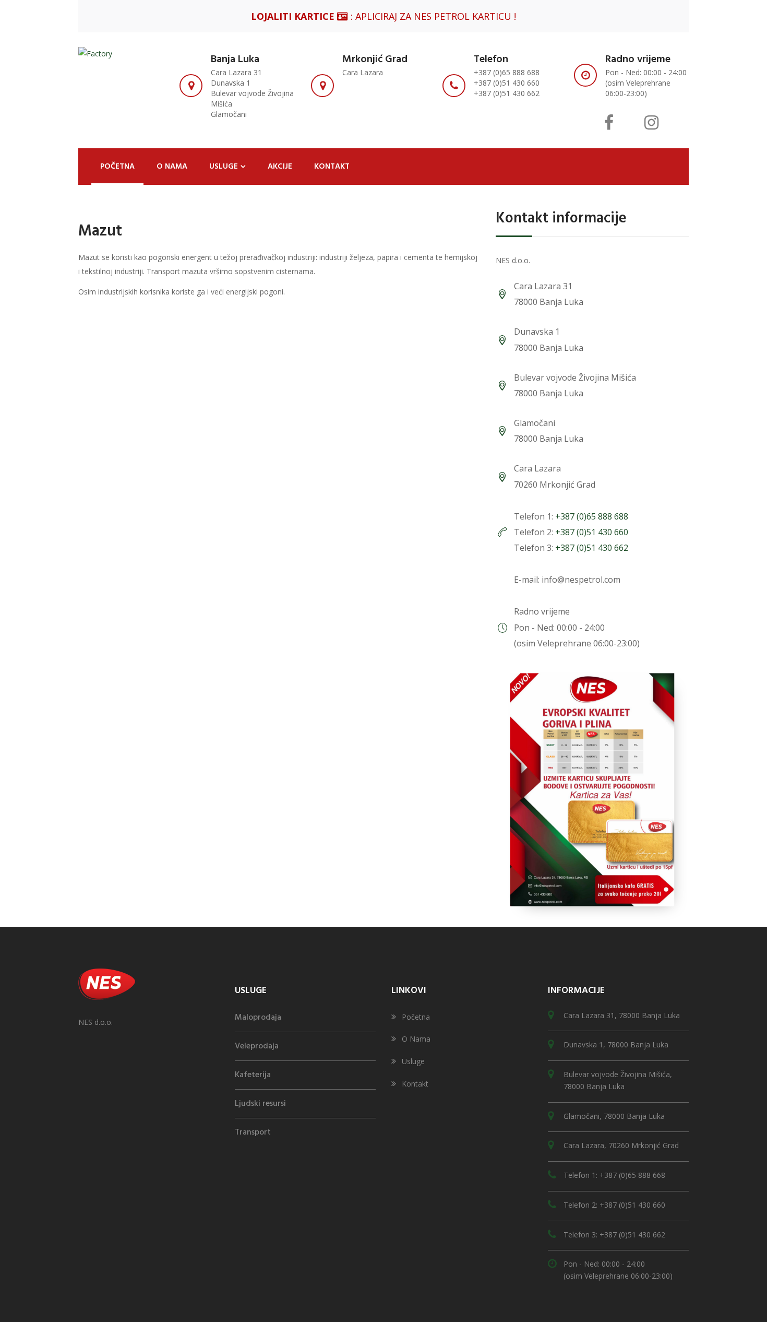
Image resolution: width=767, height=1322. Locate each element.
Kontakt (415, 1084)
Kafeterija (253, 1075)
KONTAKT (332, 166)
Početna (416, 1017)
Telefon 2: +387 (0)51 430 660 (614, 1205)
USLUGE (223, 166)
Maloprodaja (258, 1017)
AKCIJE (280, 166)
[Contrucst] (95, 53)
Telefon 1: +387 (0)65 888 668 (614, 1175)
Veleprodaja (257, 1046)
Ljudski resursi (260, 1104)
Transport (253, 1132)
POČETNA (117, 166)
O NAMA (172, 166)
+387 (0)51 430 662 (591, 547)
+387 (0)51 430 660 (591, 532)
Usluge (413, 1061)
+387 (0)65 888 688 (591, 516)
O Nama (416, 1039)
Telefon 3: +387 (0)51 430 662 (614, 1235)
